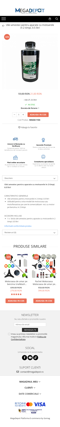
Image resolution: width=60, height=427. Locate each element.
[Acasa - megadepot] (30, 11)
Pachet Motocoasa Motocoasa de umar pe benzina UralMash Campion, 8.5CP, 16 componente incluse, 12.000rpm (44, 282)
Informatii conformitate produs (17, 226)
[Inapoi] (2, 26)
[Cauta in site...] (56, 19)
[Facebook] (24, 357)
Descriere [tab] (9, 178)
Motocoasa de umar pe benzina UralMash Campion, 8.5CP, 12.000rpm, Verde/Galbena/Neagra (16, 282)
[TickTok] (35, 357)
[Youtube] (30, 357)
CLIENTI (29, 387)
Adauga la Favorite (28, 127)
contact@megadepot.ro (32, 371)
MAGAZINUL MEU (28, 381)
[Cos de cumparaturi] (50, 19)
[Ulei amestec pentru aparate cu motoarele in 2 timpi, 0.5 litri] (30, 61)
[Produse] (4, 19)
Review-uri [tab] (10, 232)
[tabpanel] (30, 61)
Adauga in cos (38, 114)
